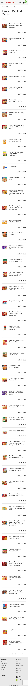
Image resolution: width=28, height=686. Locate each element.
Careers (18, 672)
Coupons (18, 659)
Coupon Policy (19, 665)
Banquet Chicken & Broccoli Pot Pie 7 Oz (15, 100)
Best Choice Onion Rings (16, 430)
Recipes (3, 667)
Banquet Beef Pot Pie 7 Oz (17, 76)
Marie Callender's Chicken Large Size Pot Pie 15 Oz (16, 418)
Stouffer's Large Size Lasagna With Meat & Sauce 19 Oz (15, 207)
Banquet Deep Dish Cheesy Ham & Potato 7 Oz (16, 577)
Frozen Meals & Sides (14, 7)
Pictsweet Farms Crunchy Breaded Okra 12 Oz (16, 469)
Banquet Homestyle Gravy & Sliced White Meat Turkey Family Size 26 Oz (16, 443)
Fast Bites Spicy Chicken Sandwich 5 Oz (16, 341)
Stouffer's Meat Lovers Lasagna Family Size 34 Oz (16, 642)
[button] (22, 32)
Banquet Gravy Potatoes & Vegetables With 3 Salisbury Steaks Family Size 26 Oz (17, 523)
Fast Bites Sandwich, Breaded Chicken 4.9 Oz (16, 456)
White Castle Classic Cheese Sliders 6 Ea (15, 220)
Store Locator (4, 663)
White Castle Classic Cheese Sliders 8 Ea (15, 140)
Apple (20, 676)
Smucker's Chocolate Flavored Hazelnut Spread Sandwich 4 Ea (16, 592)
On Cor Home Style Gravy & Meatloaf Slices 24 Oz (16, 618)
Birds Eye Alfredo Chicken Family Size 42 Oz (16, 605)
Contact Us (18, 670)
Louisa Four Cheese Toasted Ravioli (15, 550)
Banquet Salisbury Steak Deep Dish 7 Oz (16, 88)
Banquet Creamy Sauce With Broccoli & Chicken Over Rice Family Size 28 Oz (16, 192)
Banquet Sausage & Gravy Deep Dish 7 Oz (17, 406)
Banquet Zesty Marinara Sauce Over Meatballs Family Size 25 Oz (16, 563)
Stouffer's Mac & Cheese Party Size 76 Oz (16, 537)
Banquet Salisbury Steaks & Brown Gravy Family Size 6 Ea (16, 25)
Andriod (20, 679)
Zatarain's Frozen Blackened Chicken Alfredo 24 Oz (14, 327)
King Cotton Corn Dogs (16, 630)
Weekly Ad (3, 665)
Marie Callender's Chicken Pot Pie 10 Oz (16, 353)
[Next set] (22, 653)
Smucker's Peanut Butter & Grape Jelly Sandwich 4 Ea (16, 247)
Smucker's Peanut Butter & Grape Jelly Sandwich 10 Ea (16, 392)
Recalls (2, 669)
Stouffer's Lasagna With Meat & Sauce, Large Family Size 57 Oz (16, 274)
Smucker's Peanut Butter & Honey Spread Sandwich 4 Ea (17, 508)
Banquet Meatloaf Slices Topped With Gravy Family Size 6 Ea (17, 288)
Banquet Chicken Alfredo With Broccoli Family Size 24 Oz (16, 127)
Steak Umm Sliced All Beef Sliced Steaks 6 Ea (16, 494)
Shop (3, 7)
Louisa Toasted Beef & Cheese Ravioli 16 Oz (15, 260)
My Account (3, 661)
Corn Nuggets (13, 166)
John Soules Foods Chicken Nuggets (14, 366)
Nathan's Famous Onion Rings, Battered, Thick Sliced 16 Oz (16, 153)
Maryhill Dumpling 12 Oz (16, 301)
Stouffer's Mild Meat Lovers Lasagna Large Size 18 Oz (15, 313)
